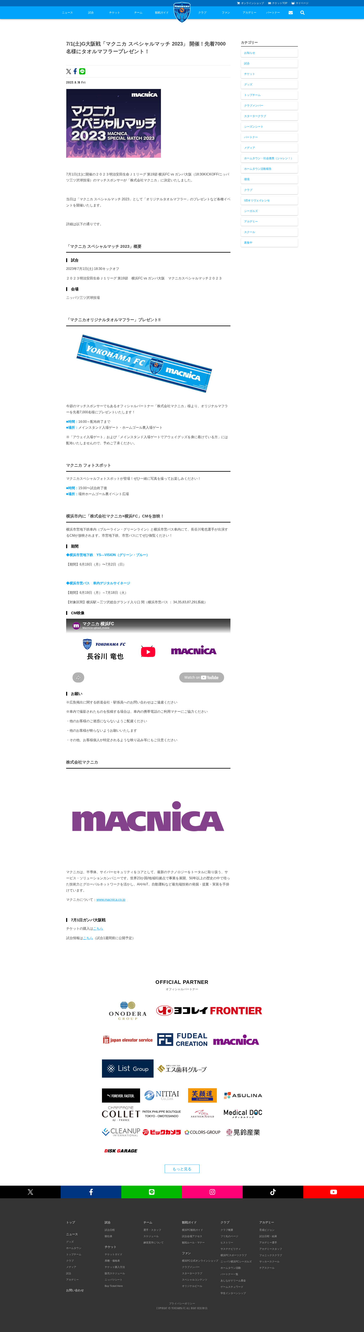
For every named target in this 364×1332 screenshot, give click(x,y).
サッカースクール (269, 1261)
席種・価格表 (112, 1260)
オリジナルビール (192, 1286)
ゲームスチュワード (232, 1286)
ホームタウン (73, 1248)
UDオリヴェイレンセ (257, 200)
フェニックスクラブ (270, 1255)
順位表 (108, 1236)
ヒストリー (227, 1242)
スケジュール (151, 1236)
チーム (138, 12)
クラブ (202, 12)
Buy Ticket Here (114, 1286)
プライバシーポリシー (182, 1303)
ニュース (67, 12)
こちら (98, 928)
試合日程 (110, 1229)
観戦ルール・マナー (193, 1242)
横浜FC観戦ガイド (192, 1229)
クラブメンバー (253, 105)
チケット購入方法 (115, 1267)
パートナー (273, 12)
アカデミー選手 (268, 1242)
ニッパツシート (113, 1279)
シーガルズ (251, 211)
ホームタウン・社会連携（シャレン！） (268, 158)
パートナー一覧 (229, 1274)
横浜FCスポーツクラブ (234, 1255)
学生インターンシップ (233, 1293)
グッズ (248, 84)
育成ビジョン (266, 1229)
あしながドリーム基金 (233, 1280)
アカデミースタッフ (270, 1248)
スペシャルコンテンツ (194, 1279)
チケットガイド (113, 1254)
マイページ (302, 3)
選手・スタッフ (152, 1229)
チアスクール (266, 1267)
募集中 (248, 242)
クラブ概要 (227, 1229)
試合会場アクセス (192, 1236)
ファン (226, 12)
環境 (247, 179)
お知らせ (249, 52)
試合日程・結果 (268, 1236)
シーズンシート (253, 126)
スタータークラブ (255, 116)
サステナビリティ (231, 1248)
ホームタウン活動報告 (258, 168)
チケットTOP (279, 3)
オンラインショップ (252, 3)
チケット (114, 12)
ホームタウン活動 (231, 1267)
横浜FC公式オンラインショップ (200, 1260)
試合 (91, 12)
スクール (249, 232)
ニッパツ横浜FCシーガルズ (236, 1261)
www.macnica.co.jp (110, 899)
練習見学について (153, 1242)
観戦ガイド (162, 12)
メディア (249, 147)
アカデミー (249, 12)
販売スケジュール (115, 1273)
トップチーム (252, 95)
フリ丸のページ (229, 1236)
